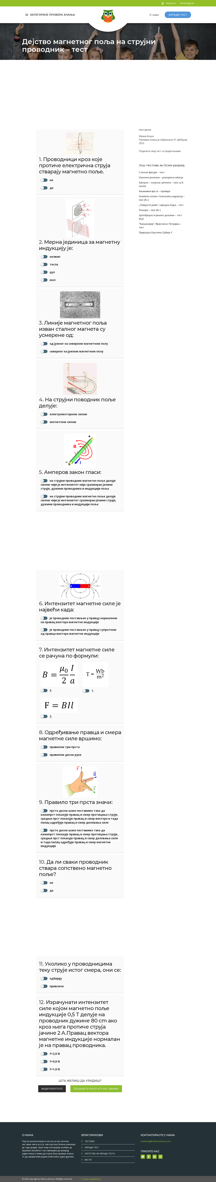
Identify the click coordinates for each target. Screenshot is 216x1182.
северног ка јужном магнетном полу (76, 351)
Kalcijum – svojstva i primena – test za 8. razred (161, 184)
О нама (154, 14)
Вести (88, 1159)
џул (52, 272)
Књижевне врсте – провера (154, 191)
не (51, 180)
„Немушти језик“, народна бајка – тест (161, 205)
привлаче (56, 986)
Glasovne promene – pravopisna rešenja (161, 177)
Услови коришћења (91, 1179)
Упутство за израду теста (100, 1153)
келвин (54, 257)
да (51, 188)
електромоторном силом (68, 414)
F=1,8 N (54, 1069)
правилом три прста (64, 747)
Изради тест (92, 1147)
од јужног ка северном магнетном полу (78, 344)
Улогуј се (171, 3)
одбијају (55, 978)
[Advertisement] (108, 81)
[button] (59, 677)
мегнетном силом (62, 422)
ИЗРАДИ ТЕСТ (178, 14)
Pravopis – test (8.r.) (150, 210)
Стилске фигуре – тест (152, 172)
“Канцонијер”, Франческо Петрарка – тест (160, 225)
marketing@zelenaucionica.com (156, 1141)
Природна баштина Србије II (155, 232)
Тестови (89, 1141)
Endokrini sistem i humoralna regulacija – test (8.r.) (162, 198)
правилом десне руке (65, 755)
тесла (53, 264)
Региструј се (187, 3)
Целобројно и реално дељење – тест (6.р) (160, 217)
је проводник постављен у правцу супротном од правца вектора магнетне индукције (78, 632)
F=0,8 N (54, 1061)
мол (52, 280)
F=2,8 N (54, 1054)
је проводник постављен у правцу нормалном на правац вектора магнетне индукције (79, 620)
